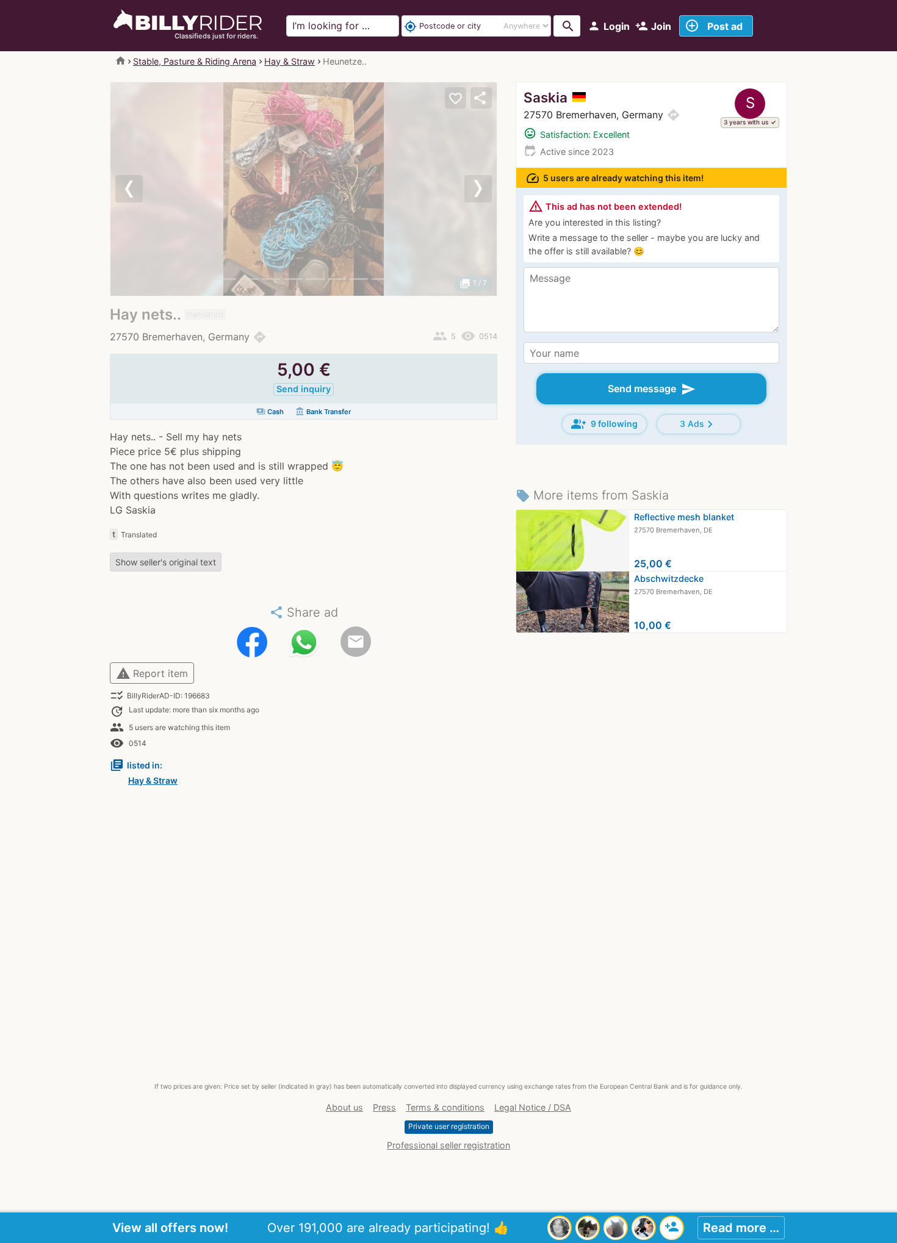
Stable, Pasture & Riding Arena (194, 61)
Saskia (545, 97)
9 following (604, 424)
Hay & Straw (289, 61)
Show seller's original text (165, 562)
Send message (652, 389)
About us (344, 1107)
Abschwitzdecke (669, 578)
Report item (152, 673)
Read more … (741, 1227)
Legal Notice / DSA (532, 1107)
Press (384, 1107)
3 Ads (698, 424)
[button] (139, 189)
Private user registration (448, 1126)
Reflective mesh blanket (684, 517)
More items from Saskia (592, 495)
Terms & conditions (445, 1107)
